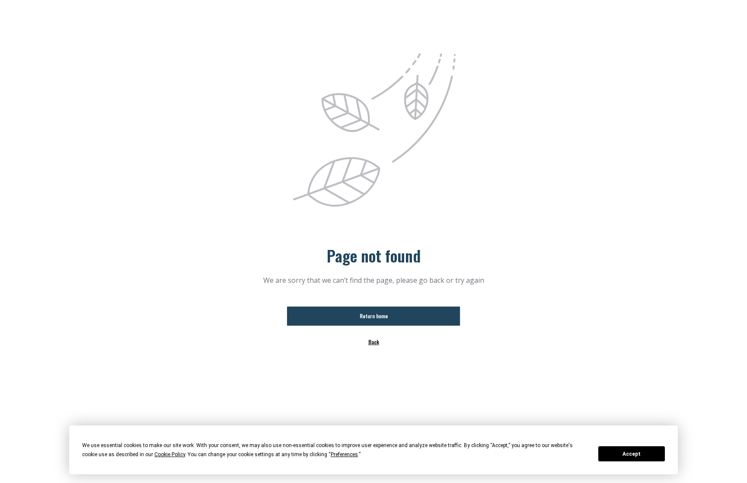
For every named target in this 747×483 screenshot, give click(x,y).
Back (373, 341)
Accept (631, 454)
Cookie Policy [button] (169, 454)
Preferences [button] (344, 454)
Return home (374, 316)
